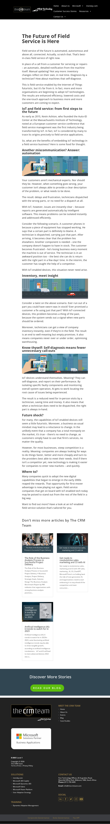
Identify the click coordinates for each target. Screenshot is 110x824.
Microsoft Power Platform (22, 789)
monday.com (92, 6)
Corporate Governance (38, 818)
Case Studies (65, 721)
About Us (65, 6)
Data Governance (61, 818)
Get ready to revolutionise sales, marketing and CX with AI (72, 560)
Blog (62, 718)
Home (56, 6)
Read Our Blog (47, 688)
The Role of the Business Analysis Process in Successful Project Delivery (37, 561)
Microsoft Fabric (19, 787)
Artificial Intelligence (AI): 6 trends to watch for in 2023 (37, 629)
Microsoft (76, 6)
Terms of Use (16, 766)
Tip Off (76, 818)
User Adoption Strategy (22, 792)
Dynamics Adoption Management (26, 805)
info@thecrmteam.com (72, 786)
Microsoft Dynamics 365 (22, 784)
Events (62, 715)
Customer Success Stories (65, 11)
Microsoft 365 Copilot (21, 781)
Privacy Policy (28, 766)
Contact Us (58, 16)
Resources (84, 11)
